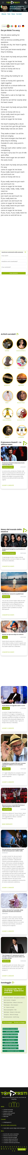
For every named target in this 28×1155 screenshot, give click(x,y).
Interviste (5, 1116)
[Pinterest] (12, 1105)
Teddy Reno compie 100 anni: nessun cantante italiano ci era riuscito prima (14, 764)
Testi (8, 14)
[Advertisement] (14, 20)
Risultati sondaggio (19, 1022)
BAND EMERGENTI (7, 824)
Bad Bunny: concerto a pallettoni (12, 594)
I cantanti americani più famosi (11, 1142)
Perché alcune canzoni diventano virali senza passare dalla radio (13, 850)
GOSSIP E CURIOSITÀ (8, 485)
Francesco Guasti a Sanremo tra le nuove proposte (13, 463)
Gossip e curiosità (8, 1111)
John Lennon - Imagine (10, 1000)
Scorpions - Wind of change (11, 1014)
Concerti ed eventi (8, 1109)
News (13, 14)
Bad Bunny (6, 596)
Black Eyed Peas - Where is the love (13, 1002)
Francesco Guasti (8, 467)
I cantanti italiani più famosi (10, 1139)
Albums (3, 14)
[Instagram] (15, 1105)
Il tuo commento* (6, 267)
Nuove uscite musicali (9, 1113)
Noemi (5, 637)
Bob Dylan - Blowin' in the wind (12, 1012)
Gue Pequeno (7, 809)
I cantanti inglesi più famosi (10, 1141)
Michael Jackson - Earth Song (11, 1017)
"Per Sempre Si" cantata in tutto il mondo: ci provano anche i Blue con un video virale (13, 956)
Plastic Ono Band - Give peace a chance (14, 997)
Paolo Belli (6, 708)
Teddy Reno (6, 769)
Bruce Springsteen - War (10, 1009)
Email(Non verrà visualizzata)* (10, 261)
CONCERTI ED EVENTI (8, 566)
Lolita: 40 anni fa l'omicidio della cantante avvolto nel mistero (12, 910)
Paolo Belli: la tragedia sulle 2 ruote (13, 705)
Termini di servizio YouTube (10, 1135)
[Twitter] (18, 1105)
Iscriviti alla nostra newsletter (11, 1134)
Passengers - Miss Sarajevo (11, 1005)
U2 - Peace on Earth (9, 1007)
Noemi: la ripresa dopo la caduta (12, 634)
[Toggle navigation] (3, 2)
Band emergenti (7, 1114)
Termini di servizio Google (10, 1137)
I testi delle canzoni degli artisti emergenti (14, 1128)
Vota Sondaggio (7, 1022)
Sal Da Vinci (6, 961)
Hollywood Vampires (9, 553)
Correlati (19, 14)
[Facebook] (10, 1105)
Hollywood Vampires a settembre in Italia (13, 549)
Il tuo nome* (5, 255)
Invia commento (14, 273)
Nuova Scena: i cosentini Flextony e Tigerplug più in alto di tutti (13, 805)
